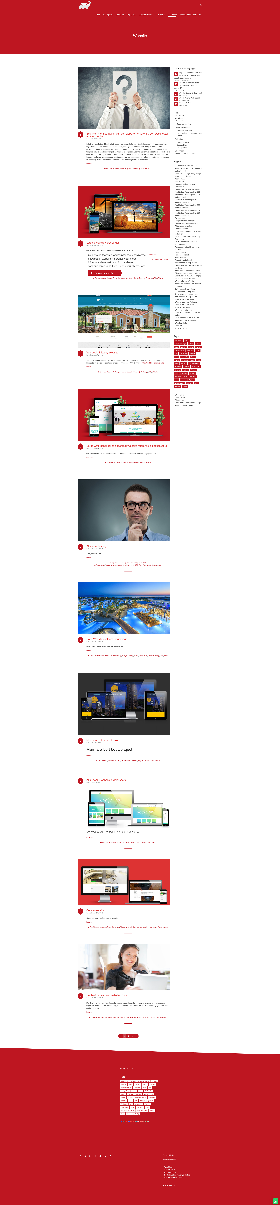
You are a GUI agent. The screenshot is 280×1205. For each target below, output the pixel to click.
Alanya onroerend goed (184, 405)
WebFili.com (90, 139)
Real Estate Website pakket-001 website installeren (187, 195)
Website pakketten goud (184, 299)
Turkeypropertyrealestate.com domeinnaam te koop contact (186, 290)
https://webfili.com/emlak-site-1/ (154, 363)
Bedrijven (115, 927)
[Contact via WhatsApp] (275, 1201)
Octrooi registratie (194, 363)
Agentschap (100, 565)
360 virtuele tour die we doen (186, 165)
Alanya (117, 169)
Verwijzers (120, 14)
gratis (176, 380)
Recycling (125, 842)
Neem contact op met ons (190, 14)
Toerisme (149, 278)
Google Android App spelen (186, 220)
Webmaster (147, 565)
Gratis (176, 347)
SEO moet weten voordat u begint (188, 273)
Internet (132, 842)
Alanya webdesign (180, 344)
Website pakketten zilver (184, 304)
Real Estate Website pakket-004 (187, 210)
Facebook (190, 350)
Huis (98, 14)
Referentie (124, 462)
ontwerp (123, 169)
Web (154, 278)
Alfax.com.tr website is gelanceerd (106, 780)
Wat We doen (180, 244)
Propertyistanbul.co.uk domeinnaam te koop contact (186, 261)
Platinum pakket (183, 142)
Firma (115, 278)
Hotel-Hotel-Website (97, 656)
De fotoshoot (180, 218)
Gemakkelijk (144, 927)
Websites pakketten (182, 307)
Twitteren (193, 370)
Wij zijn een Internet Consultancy (187, 236)
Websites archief (181, 328)
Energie (109, 278)
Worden (152, 1017)
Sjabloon (185, 370)
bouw (118, 761)
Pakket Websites (181, 252)
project (140, 761)
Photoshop (178, 367)
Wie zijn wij (108, 14)
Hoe (150, 927)
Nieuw (148, 462)
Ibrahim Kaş (184, 357)
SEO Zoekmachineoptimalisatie (187, 270)
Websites (178, 325)
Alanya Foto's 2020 (186, 102)
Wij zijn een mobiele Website (186, 241)
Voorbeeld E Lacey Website (102, 352)
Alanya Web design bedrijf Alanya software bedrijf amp (188, 174)
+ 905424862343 (169, 1185)
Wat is (176, 363)
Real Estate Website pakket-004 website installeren (187, 214)
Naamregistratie (179, 383)
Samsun (186, 367)
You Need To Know (184, 130)
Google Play (183, 353)
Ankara (113, 565)
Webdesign (137, 169)
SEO (136, 565)
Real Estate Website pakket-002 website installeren (187, 201)
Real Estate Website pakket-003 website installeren (187, 206)
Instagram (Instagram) (187, 380)
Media (147, 1017)
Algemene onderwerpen (131, 563)
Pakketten (161, 14)
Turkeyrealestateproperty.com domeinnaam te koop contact (186, 295)
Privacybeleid (180, 257)
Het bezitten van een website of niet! (107, 995)
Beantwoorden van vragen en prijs (188, 275)
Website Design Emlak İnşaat (190, 93)
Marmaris (185, 360)
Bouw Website (102, 761)
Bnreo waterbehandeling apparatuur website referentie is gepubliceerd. (127, 446)
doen (149, 169)
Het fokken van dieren (125, 278)
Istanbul (124, 761)
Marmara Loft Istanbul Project (103, 740)
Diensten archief (181, 228)
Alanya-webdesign (96, 546)
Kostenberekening (184, 124)
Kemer (193, 357)
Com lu (124, 565)
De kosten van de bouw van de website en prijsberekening (187, 319)
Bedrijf (136, 278)
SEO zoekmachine (146, 14)
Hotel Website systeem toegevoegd (106, 639)
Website (109, 169)
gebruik (129, 169)
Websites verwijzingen (183, 310)
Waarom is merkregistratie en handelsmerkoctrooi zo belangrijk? (187, 85)
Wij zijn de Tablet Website (185, 278)
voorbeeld (193, 376)
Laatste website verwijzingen (103, 242)
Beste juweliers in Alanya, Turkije (188, 402)
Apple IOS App (181, 178)
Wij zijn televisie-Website (184, 281)
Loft (128, 761)
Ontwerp (142, 278)
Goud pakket (181, 145)
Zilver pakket (182, 147)
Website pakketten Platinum (186, 302)
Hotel (141, 656)
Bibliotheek (172, 14)
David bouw (179, 186)
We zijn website (181, 323)
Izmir (196, 383)
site (157, 1017)
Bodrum (183, 347)
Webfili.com (179, 395)
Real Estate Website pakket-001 (187, 192)
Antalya (103, 278)
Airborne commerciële (183, 226)
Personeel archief (182, 255)
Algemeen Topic (117, 563)
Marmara (134, 761)
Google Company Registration (187, 223)
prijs (139, 372)
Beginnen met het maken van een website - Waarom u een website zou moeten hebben (127, 135)
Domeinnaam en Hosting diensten (188, 189)
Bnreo (118, 462)
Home (122, 1068)
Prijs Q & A (131, 14)
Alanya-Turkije (180, 397)
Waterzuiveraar (134, 462)
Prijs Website (94, 927)
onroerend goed (126, 372)
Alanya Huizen (180, 400)
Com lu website (95, 910)
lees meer (90, 163)
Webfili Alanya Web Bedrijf (189, 98)
